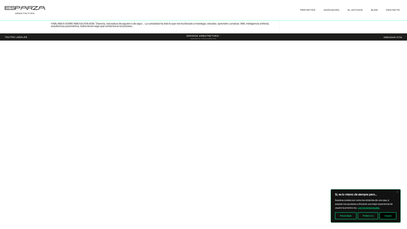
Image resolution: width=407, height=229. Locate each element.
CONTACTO (393, 10)
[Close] (397, 192)
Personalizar (346, 215)
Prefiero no (368, 215)
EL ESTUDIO (355, 10)
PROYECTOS (307, 10)
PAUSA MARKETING (209, 38)
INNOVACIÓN (331, 10)
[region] (366, 206)
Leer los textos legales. (369, 207)
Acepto (388, 215)
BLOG (374, 10)
